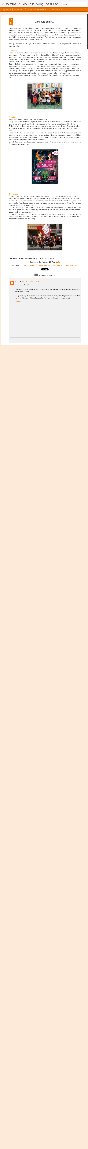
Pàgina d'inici (18, 9)
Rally (76, 265)
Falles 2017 (60, 265)
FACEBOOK (41, 9)
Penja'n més (45, 340)
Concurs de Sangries (42, 265)
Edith (58, 262)
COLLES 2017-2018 (55, 9)
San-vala (18, 282)
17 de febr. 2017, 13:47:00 (31, 282)
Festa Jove (69, 265)
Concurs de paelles (27, 265)
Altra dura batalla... (45, 21)
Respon (18, 301)
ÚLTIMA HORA (30, 9)
